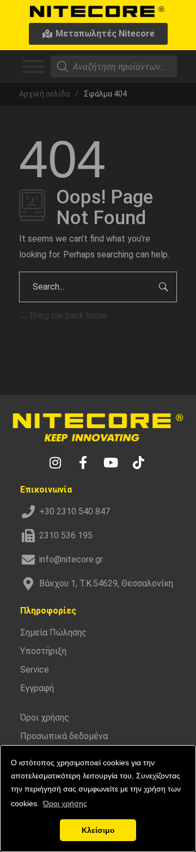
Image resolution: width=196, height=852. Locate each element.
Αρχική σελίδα (44, 93)
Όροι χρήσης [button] (65, 803)
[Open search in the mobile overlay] (114, 66)
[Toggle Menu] (33, 66)
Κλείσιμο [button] (98, 830)
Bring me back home (67, 315)
